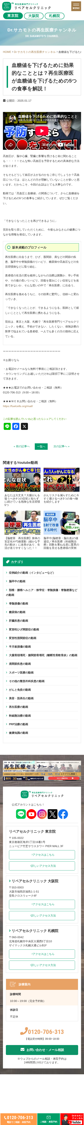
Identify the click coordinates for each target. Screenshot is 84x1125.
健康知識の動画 (18, 732)
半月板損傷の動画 (20, 646)
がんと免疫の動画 (20, 689)
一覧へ (41, 446)
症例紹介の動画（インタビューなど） (32, 572)
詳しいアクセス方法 (43, 865)
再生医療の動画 (18, 706)
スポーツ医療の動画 (21, 672)
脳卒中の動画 (17, 581)
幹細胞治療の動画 (20, 715)
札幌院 (54, 16)
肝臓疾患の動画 (18, 620)
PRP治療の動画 (18, 724)
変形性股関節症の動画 (22, 638)
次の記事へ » (62, 446)
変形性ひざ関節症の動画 (24, 629)
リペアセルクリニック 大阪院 (35, 881)
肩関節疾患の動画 (20, 663)
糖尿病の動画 (17, 612)
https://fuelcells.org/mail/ (18, 406)
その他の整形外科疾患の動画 (27, 681)
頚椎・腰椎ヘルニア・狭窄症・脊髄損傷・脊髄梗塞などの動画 (41, 592)
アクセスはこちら (44, 854)
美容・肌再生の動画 (21, 698)
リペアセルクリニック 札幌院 (35, 931)
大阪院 (33, 16)
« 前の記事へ (22, 446)
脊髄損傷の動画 (18, 603)
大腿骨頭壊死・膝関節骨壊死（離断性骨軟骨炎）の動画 (43, 655)
